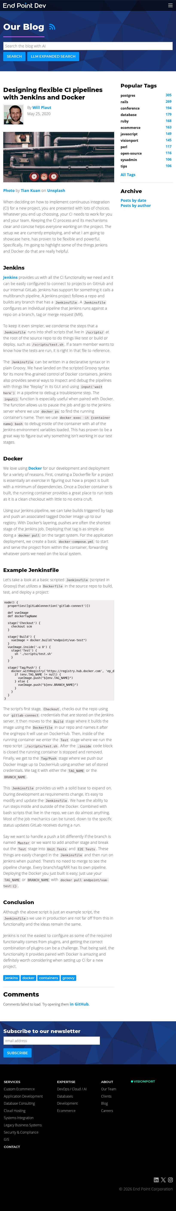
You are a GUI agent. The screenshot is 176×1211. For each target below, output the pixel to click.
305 (146, 95)
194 (146, 108)
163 (146, 127)
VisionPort (144, 1081)
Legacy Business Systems (23, 1125)
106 (146, 159)
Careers (107, 1110)
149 (146, 133)
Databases (65, 1096)
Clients (106, 1096)
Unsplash (56, 190)
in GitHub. (80, 1004)
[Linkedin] (156, 1180)
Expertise (66, 1082)
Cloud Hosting (14, 1110)
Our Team (108, 1089)
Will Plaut (41, 107)
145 (146, 140)
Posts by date (133, 200)
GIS (6, 1139)
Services (12, 1082)
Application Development (23, 1096)
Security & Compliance (21, 1132)
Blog (104, 1103)
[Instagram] (170, 1180)
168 (146, 121)
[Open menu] (170, 5)
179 (146, 114)
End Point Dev (24, 5)
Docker (35, 468)
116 (146, 153)
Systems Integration (18, 1117)
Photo (9, 190)
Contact (12, 1147)
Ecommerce (66, 1110)
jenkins (11, 978)
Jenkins (10, 277)
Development (67, 1103)
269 (146, 101)
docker (28, 978)
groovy (68, 978)
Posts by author (136, 205)
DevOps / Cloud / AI (72, 1089)
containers (48, 978)
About (107, 1082)
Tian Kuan (30, 190)
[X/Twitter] (163, 1180)
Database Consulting (19, 1103)
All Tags (128, 174)
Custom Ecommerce (19, 1089)
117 (146, 146)
